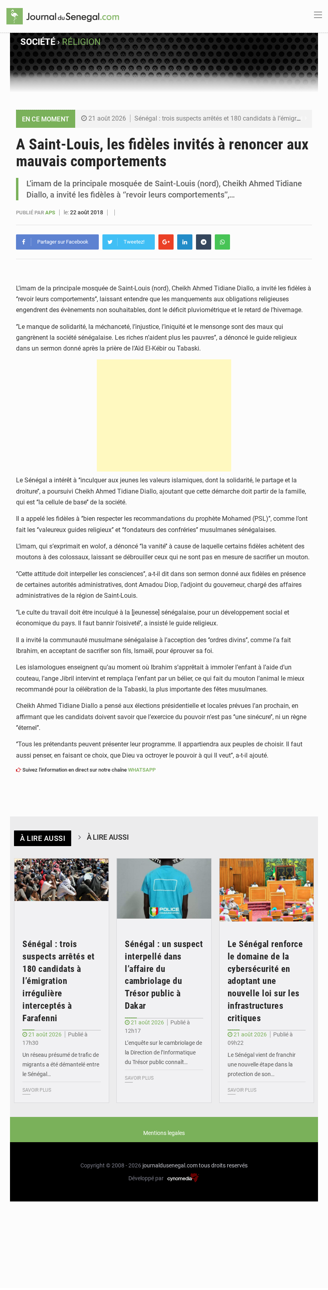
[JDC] (62, 15)
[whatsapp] (222, 242)
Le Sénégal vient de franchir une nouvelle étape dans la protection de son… (262, 1064)
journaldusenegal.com (170, 1165)
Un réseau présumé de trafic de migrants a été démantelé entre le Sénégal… (60, 1064)
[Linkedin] (184, 242)
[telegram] (203, 242)
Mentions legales (164, 1133)
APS (50, 213)
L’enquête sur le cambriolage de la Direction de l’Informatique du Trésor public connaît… (163, 1052)
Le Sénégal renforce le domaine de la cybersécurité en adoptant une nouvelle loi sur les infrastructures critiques (265, 981)
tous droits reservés (223, 1165)
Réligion (81, 42)
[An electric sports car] (61, 890)
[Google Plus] (166, 242)
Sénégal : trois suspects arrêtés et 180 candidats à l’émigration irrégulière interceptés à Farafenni (58, 981)
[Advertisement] (164, 415)
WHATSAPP (142, 770)
